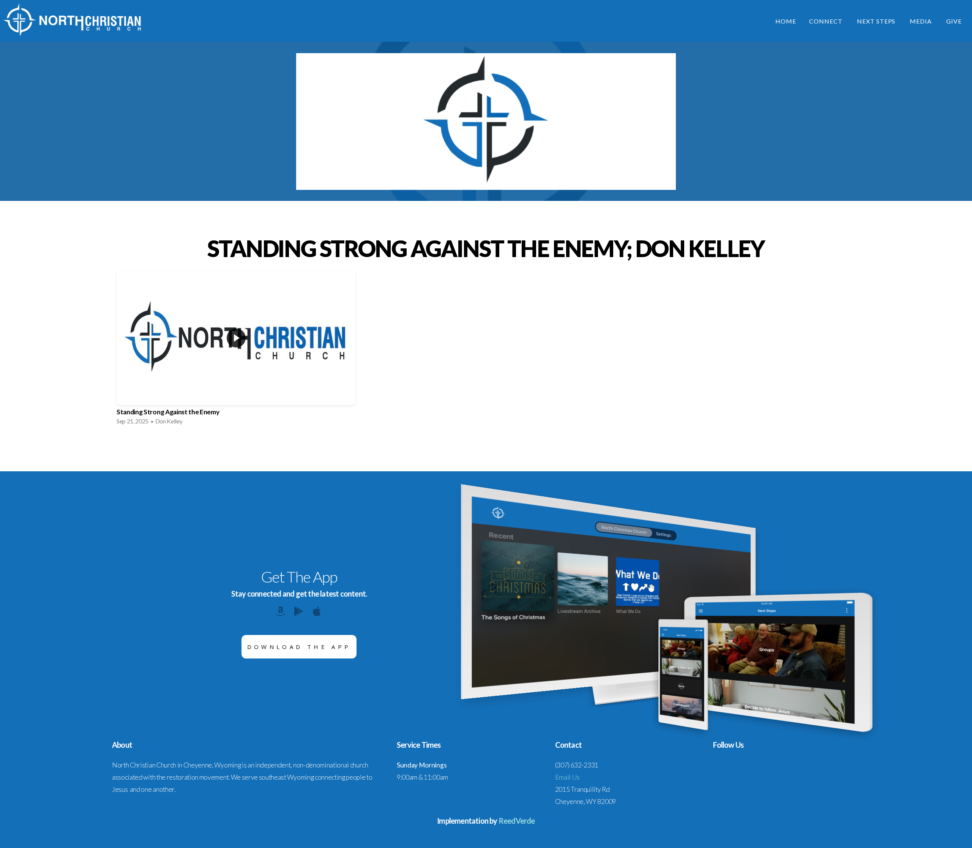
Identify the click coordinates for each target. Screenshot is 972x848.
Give (954, 21)
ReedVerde (517, 820)
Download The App (299, 647)
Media (921, 21)
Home (785, 21)
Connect (826, 21)
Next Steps (877, 21)
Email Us (567, 777)
